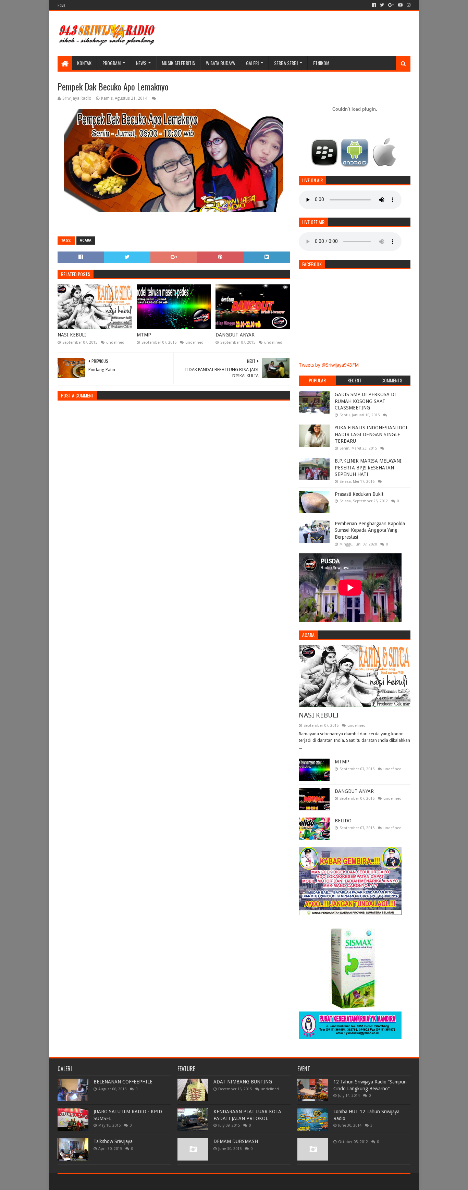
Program (111, 62)
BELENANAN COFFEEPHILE (123, 1081)
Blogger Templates (135, 1182)
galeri (252, 62)
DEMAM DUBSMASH (235, 1141)
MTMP (144, 335)
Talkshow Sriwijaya (113, 1141)
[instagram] (407, 5)
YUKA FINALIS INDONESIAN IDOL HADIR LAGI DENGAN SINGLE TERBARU (371, 434)
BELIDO (343, 820)
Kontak (84, 62)
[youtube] (400, 5)
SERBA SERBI (286, 62)
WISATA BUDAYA (220, 62)
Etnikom (321, 62)
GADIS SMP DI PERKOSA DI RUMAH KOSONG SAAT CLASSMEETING (365, 401)
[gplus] (391, 5)
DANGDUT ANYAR (235, 335)
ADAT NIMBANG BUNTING (242, 1081)
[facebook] (374, 5)
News (141, 62)
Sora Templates (95, 1182)
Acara (85, 240)
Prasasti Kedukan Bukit (359, 494)
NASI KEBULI (72, 335)
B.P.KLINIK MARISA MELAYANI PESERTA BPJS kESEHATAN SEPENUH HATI (368, 467)
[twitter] (382, 5)
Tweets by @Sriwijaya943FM (329, 365)
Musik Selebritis (178, 62)
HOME (61, 5)
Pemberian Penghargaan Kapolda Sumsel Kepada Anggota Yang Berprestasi (370, 530)
